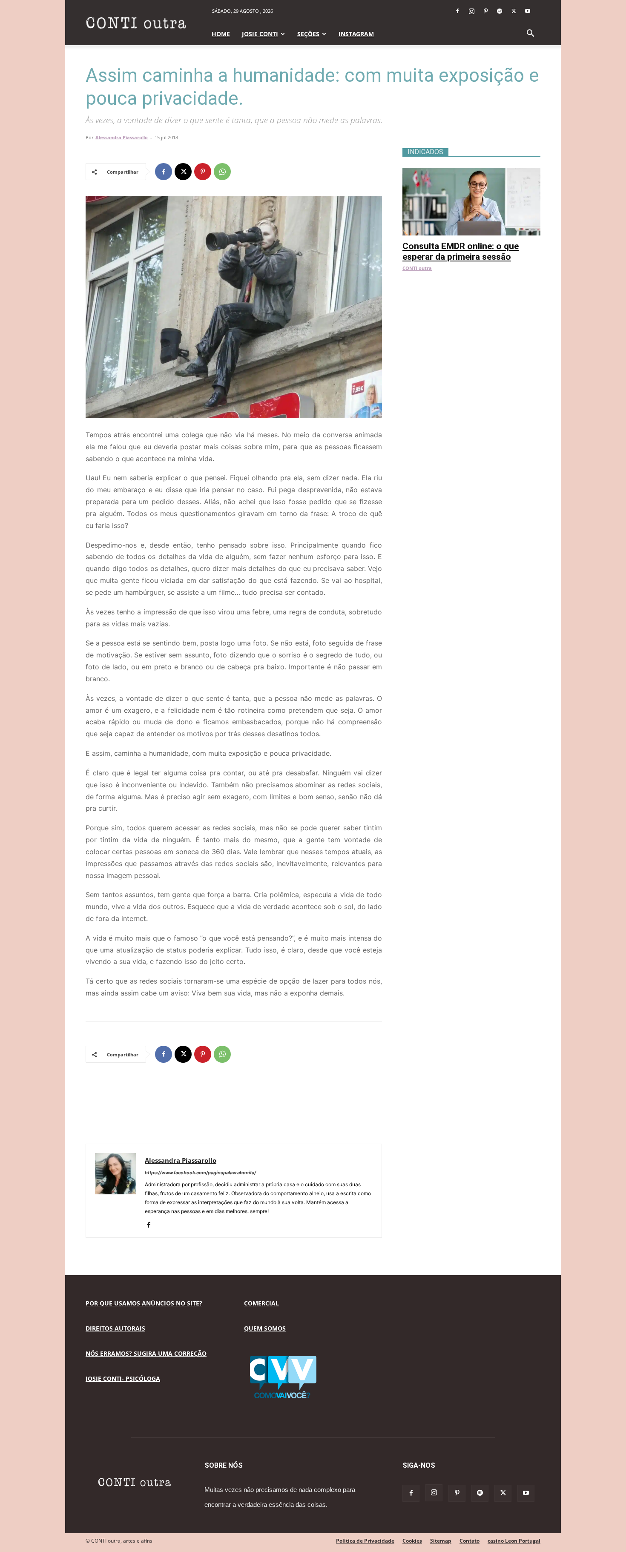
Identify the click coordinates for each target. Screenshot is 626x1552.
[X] (513, 11)
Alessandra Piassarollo (121, 137)
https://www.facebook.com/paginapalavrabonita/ (200, 1173)
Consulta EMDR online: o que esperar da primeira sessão (460, 251)
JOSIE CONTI (260, 34)
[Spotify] (499, 11)
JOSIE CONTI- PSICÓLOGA (123, 1378)
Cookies (412, 1540)
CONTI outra (417, 268)
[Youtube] (527, 11)
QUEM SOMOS (265, 1328)
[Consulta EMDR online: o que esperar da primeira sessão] (471, 172)
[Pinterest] (485, 11)
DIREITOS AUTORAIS (115, 1328)
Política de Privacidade (365, 1540)
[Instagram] (471, 11)
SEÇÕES (308, 34)
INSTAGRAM (356, 34)
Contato (469, 1540)
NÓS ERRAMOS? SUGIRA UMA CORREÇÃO (146, 1353)
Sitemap (440, 1540)
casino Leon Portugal (514, 1540)
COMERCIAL (261, 1303)
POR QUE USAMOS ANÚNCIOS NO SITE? (144, 1303)
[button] (530, 34)
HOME (221, 34)
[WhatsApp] (222, 171)
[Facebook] (457, 11)
